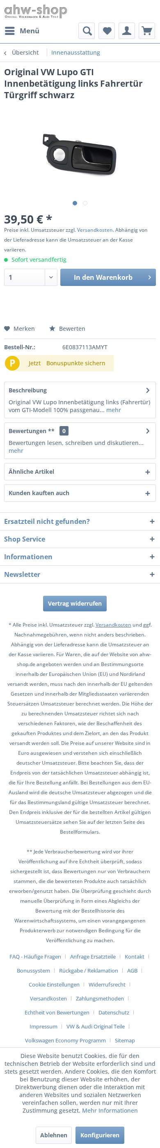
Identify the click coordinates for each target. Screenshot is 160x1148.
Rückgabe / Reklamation (88, 970)
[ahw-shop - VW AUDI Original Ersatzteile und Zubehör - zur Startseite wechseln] (36, 11)
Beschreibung (28, 390)
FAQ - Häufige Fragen (35, 956)
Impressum (43, 1026)
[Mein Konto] (127, 31)
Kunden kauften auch (39, 493)
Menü (29, 30)
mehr (113, 410)
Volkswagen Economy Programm (65, 1040)
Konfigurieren (99, 1135)
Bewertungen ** (32, 431)
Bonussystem (33, 970)
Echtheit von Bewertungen (57, 1012)
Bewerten (71, 328)
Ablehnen (53, 1135)
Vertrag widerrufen (75, 603)
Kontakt (134, 956)
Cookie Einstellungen (54, 984)
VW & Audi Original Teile (95, 1026)
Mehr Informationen (110, 1110)
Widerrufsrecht (107, 984)
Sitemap (125, 1040)
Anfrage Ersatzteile (93, 956)
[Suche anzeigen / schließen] (86, 31)
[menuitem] (21, 31)
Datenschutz (113, 1012)
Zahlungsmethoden (100, 998)
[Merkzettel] (106, 31)
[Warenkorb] (147, 31)
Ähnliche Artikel (31, 471)
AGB (132, 970)
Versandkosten (95, 229)
